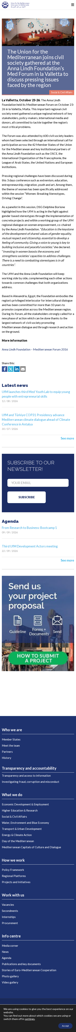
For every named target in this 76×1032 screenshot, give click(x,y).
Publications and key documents (21, 964)
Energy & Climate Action (17, 835)
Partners (7, 751)
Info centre (11, 936)
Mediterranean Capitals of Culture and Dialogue (31, 847)
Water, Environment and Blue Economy (25, 822)
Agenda (6, 957)
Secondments (10, 910)
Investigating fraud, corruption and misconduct (30, 781)
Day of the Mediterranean (18, 841)
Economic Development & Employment (25, 804)
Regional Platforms (14, 876)
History (6, 757)
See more (67, 438)
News (5, 951)
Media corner (10, 945)
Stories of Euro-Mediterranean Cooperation (29, 970)
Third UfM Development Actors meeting (30, 546)
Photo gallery (10, 976)
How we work (13, 860)
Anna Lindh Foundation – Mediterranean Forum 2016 (35, 349)
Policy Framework (13, 869)
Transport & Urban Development (22, 828)
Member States (11, 739)
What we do (12, 794)
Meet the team (11, 745)
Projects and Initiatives (16, 882)
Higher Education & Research (20, 810)
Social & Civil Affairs (14, 816)
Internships (9, 917)
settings (30, 1019)
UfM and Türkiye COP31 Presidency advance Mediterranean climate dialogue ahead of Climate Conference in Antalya (36, 419)
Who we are (12, 729)
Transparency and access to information (26, 775)
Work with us (13, 895)
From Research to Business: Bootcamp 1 (29, 528)
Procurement (10, 923)
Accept (65, 1025)
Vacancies (8, 904)
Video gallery (10, 982)
